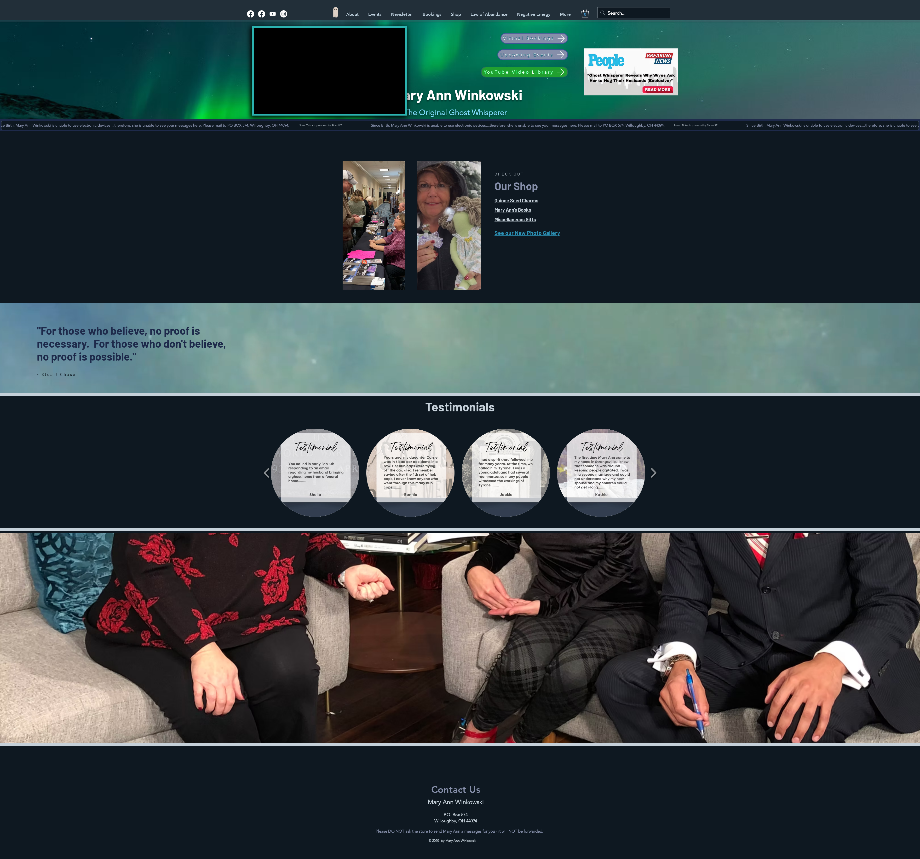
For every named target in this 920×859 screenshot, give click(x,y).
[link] (585, 13)
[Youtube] (272, 14)
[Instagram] (283, 14)
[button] (457, 14)
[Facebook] (250, 14)
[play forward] (653, 472)
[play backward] (266, 472)
